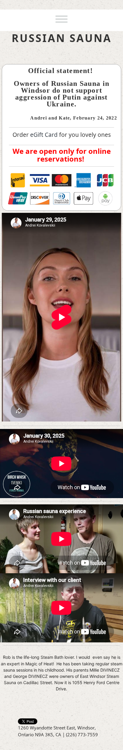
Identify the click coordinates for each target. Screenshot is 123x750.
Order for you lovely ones (62, 135)
